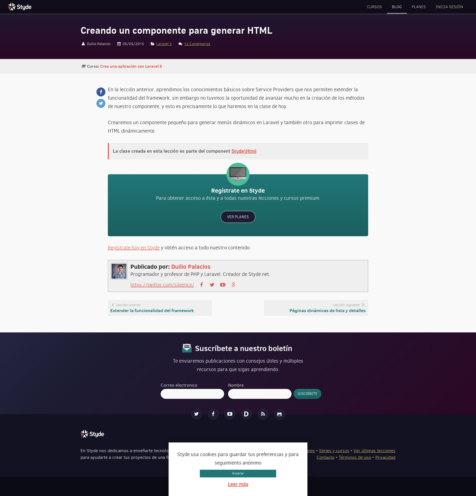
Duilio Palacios (190, 266)
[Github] (280, 414)
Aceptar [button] (238, 473)
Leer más (238, 484)
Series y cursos (334, 451)
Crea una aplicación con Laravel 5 (131, 66)
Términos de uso (355, 457)
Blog (397, 6)
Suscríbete (307, 393)
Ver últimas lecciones (374, 451)
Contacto (325, 457)
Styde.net (20, 6)
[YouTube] (230, 414)
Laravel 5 (164, 43)
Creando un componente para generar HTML (176, 30)
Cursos (374, 6)
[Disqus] (246, 414)
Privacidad (385, 457)
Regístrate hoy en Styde (134, 247)
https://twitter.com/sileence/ (162, 285)
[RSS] (263, 414)
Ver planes (238, 216)
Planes (419, 6)
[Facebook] (213, 414)
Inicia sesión (449, 6)
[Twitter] (197, 414)
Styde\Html (244, 151)
